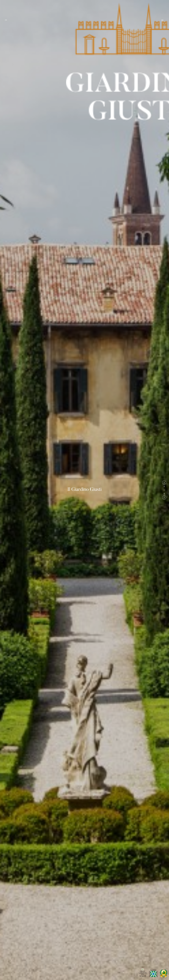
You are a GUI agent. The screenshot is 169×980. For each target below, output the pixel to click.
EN (6, 20)
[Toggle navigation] (162, 20)
